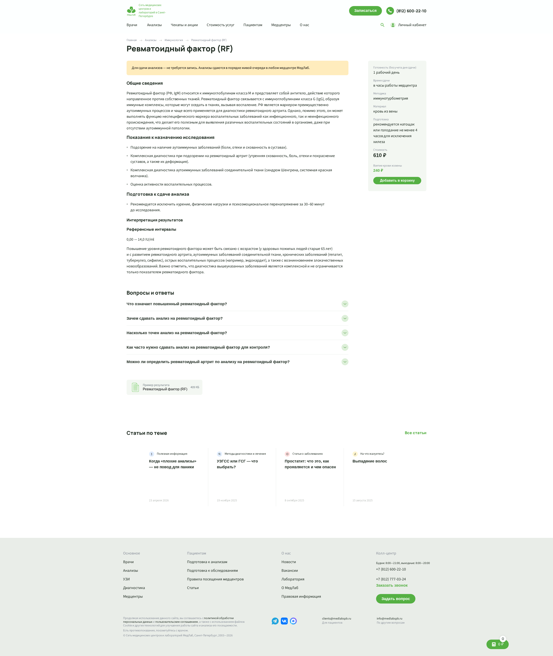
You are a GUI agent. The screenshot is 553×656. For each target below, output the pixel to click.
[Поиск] (382, 25)
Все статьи (415, 432)
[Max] (293, 628)
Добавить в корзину (397, 180)
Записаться (365, 10)
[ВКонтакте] (284, 628)
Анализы (154, 25)
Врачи (132, 25)
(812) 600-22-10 (411, 10)
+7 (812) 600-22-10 (391, 569)
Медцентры (281, 25)
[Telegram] (275, 628)
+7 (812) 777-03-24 (391, 579)
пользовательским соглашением (176, 622)
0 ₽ (501, 643)
